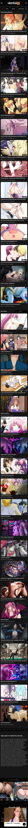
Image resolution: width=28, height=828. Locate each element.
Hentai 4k (12, 826)
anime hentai (21, 8)
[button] (25, 8)
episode (13, 8)
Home (3, 813)
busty (7, 8)
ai (2, 8)
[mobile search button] (26, 3)
